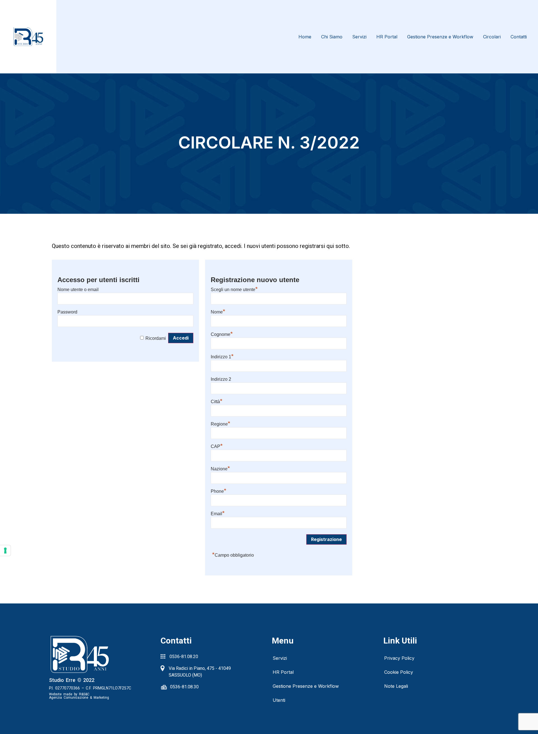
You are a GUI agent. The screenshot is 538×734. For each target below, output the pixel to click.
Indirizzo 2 (221, 379)
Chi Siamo (331, 37)
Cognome (222, 334)
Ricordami (155, 338)
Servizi (359, 37)
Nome (218, 312)
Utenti (279, 700)
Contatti (519, 37)
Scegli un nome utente (234, 289)
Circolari (492, 37)
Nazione (220, 468)
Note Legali (396, 686)
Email (218, 513)
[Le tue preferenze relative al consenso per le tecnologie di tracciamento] (5, 550)
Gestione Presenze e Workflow (440, 37)
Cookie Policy (398, 672)
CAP (217, 446)
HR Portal (386, 37)
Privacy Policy (399, 658)
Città (216, 401)
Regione (220, 424)
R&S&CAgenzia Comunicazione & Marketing (79, 696)
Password (67, 312)
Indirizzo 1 (222, 356)
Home (304, 37)
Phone (218, 491)
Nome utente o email (78, 289)
